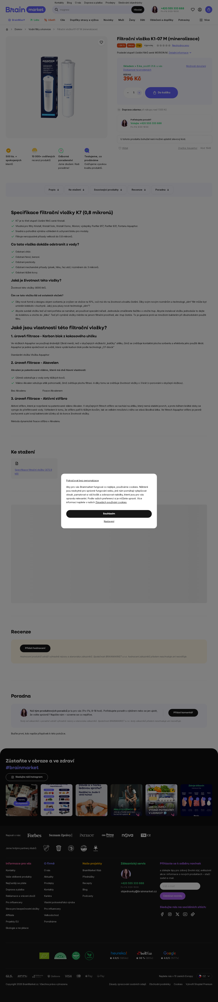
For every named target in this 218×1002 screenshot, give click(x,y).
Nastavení (109, 521)
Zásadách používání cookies (111, 502)
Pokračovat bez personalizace (82, 480)
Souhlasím (109, 514)
